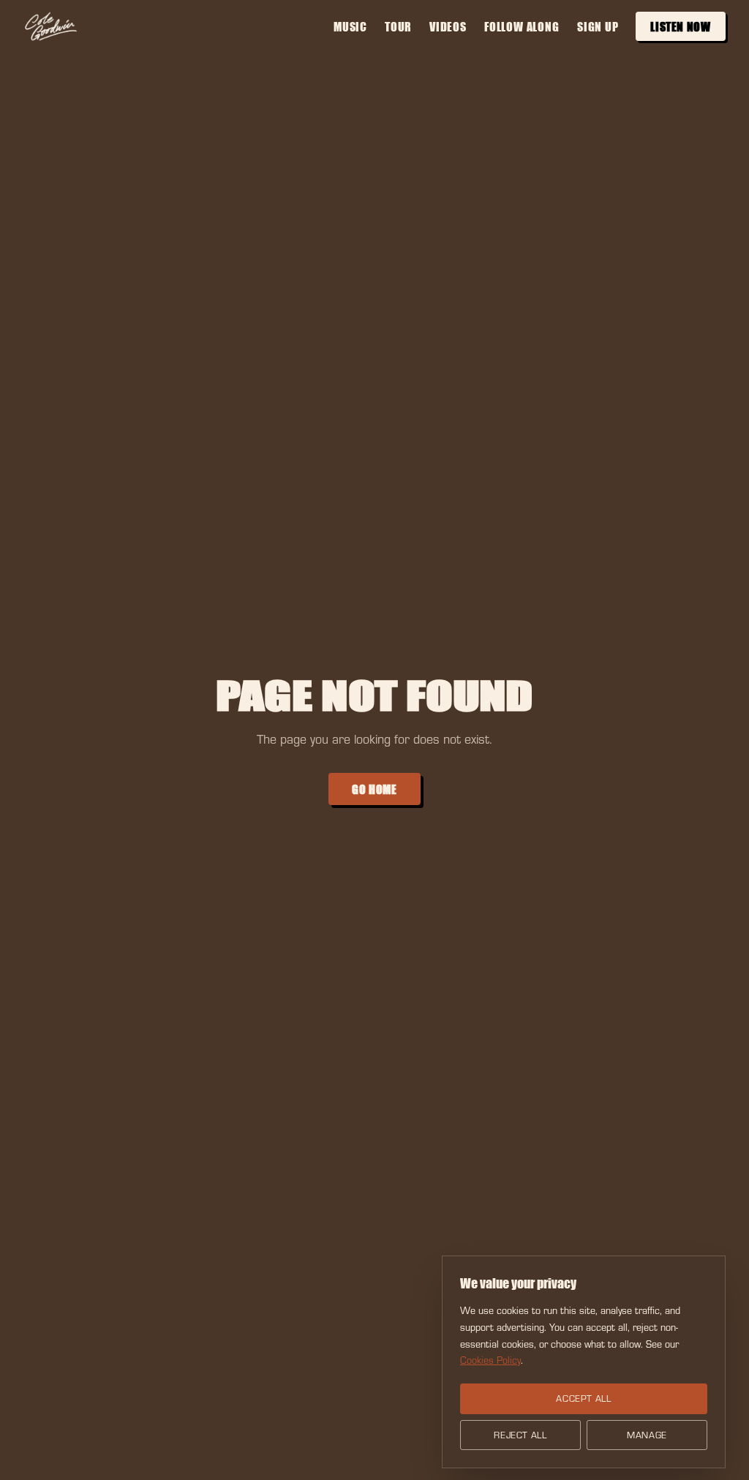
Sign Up (598, 26)
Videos (448, 26)
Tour (398, 26)
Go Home (374, 789)
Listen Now (681, 26)
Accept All (583, 1398)
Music (350, 26)
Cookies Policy (490, 1360)
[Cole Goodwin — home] (50, 26)
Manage (647, 1435)
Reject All (520, 1435)
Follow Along (522, 26)
